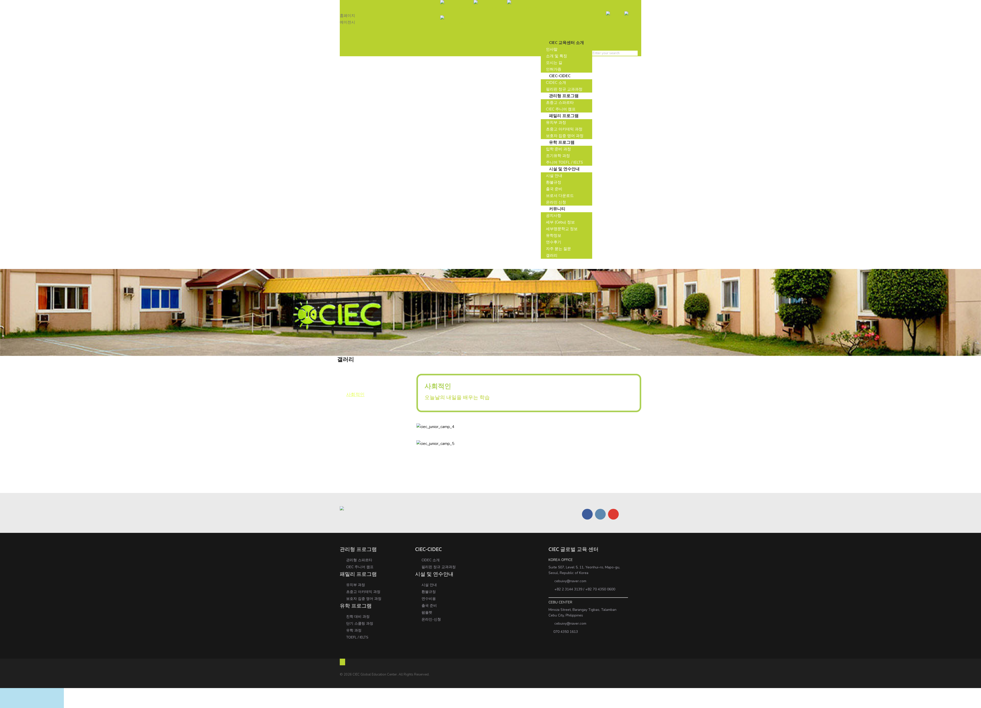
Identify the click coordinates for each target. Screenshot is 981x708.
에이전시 (347, 22)
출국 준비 (429, 605)
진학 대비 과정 (358, 616)
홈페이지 (347, 15)
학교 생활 (356, 371)
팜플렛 (427, 612)
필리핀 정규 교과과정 (439, 567)
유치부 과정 (355, 584)
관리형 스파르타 (359, 560)
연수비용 (429, 598)
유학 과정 (353, 630)
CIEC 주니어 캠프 (359, 567)
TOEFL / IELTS (357, 637)
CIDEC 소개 (431, 560)
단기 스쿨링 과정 (359, 623)
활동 (350, 379)
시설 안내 (429, 584)
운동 (350, 387)
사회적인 (355, 394)
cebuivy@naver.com (570, 581)
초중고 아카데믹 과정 (363, 591)
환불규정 (429, 591)
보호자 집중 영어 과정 (363, 598)
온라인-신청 (431, 619)
